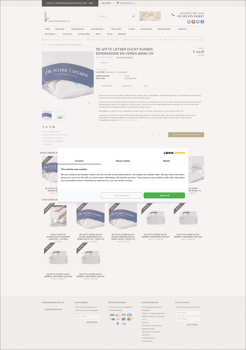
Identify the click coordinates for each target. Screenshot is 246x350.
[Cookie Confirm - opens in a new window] (174, 153)
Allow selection (121, 195)
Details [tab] (166, 161)
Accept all (164, 195)
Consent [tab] (79, 161)
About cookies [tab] (123, 161)
